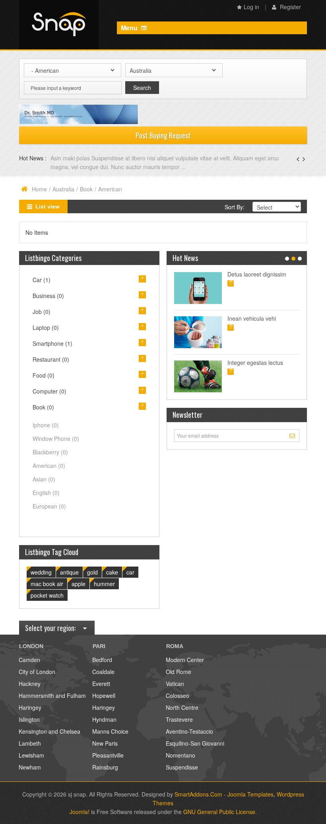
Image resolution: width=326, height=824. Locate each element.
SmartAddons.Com (198, 794)
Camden (29, 660)
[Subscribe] (293, 435)
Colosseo (177, 695)
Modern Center (185, 660)
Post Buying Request (163, 135)
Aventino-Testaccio (189, 731)
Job (41, 312)
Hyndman (104, 719)
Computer (49, 391)
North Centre (182, 707)
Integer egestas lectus (255, 362)
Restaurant (51, 359)
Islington (29, 719)
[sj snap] (59, 24)
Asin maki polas (70, 158)
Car (41, 280)
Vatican (175, 684)
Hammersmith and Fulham (52, 695)
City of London (37, 672)
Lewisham (31, 755)
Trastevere (179, 719)
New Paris (105, 743)
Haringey (30, 707)
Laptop (46, 327)
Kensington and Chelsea (49, 731)
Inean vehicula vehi (251, 318)
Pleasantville (108, 755)
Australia (63, 189)
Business (48, 296)
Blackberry (50, 452)
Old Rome (178, 672)
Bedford (102, 660)
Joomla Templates (250, 794)
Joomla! (79, 812)
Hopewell (103, 695)
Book (86, 189)
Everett (101, 684)
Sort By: (234, 207)
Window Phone (56, 438)
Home (39, 189)
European (49, 506)
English (46, 493)
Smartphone (52, 343)
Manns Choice (110, 731)
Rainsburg (105, 767)
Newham (30, 767)
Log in (251, 7)
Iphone (46, 425)
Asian (44, 479)
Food (43, 375)
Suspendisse (182, 767)
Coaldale (103, 672)
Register (289, 7)
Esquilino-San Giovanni (195, 743)
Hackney (30, 684)
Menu (130, 27)
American (49, 465)
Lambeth (30, 743)
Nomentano (180, 755)
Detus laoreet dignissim (256, 274)
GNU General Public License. (220, 812)
